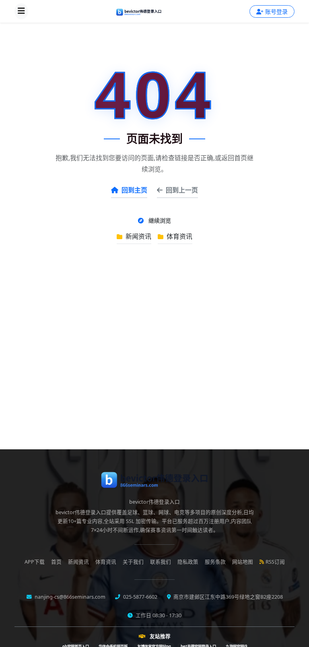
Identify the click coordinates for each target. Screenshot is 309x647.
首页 (56, 561)
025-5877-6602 (139, 596)
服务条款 (215, 561)
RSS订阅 (275, 561)
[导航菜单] (21, 11)
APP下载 (35, 561)
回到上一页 (182, 190)
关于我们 (133, 561)
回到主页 (134, 190)
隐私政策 (187, 561)
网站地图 (242, 561)
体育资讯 (178, 236)
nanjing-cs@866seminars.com (69, 596)
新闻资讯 (137, 236)
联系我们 (160, 561)
